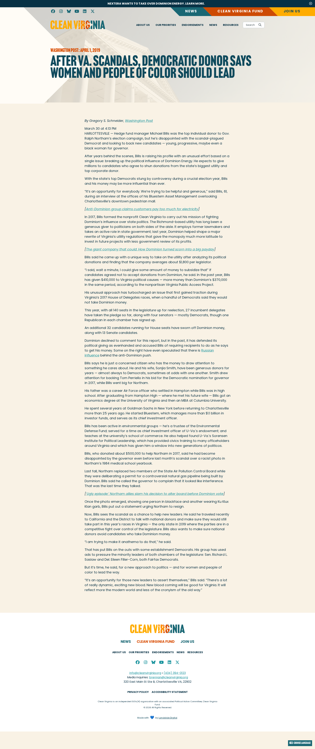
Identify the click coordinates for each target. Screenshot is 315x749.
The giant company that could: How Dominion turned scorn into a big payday (150, 249)
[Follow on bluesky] (68, 11)
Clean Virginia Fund (240, 11)
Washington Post (139, 120)
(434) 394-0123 (175, 673)
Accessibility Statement (170, 692)
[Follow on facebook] (53, 11)
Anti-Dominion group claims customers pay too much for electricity (142, 209)
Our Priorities (165, 25)
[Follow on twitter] (92, 11)
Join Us (292, 11)
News (191, 11)
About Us (143, 25)
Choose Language (302, 743)
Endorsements (192, 25)
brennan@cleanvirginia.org (168, 677)
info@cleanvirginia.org (145, 673)
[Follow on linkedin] (84, 11)
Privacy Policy (138, 692)
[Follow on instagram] (61, 11)
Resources (230, 25)
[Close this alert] (310, 3)
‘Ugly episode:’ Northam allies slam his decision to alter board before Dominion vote (154, 493)
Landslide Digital (168, 717)
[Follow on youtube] (76, 11)
